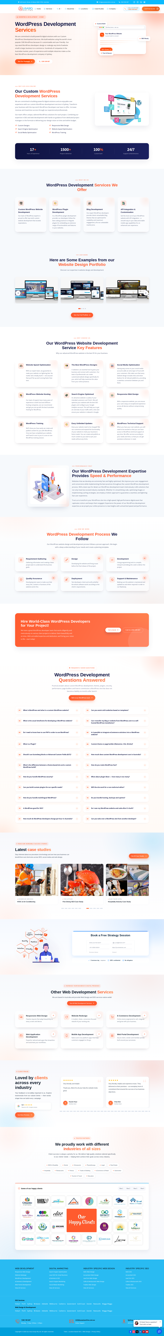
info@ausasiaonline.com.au (107, 2)
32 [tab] (142, 1111)
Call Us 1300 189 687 (133, 630)
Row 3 (135, 1188)
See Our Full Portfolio (81, 315)
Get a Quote (112, 630)
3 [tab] (83, 308)
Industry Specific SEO (137, 1268)
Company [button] (112, 9)
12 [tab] (100, 908)
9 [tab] (90, 908)
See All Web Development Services (81, 1003)
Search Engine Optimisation (58, 1272)
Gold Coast (81, 1304)
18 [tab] (94, 1111)
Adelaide (45, 1304)
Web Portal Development (23, 1285)
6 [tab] (80, 908)
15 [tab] (84, 1111)
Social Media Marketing (56, 1285)
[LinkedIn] (141, 2)
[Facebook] (134, 2)
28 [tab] (128, 1111)
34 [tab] (149, 1111)
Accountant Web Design (91, 1275)
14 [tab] (81, 1111)
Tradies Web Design (89, 1285)
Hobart (17, 1304)
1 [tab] (79, 308)
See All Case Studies (137, 856)
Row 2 (128, 1188)
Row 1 (121, 1188)
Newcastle (97, 1304)
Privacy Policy (96, 1332)
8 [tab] (87, 908)
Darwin (89, 1304)
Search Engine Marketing (57, 1281)
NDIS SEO (129, 1272)
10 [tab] (94, 908)
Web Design (86, 1332)
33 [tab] (145, 1111)
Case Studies (99, 9)
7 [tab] (83, 908)
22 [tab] (108, 1111)
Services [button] (49, 9)
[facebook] (130, 1331)
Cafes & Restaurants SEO (134, 1281)
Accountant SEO (131, 1275)
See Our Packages (24, 61)
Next (145, 293)
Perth (24, 1304)
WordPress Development (23, 1278)
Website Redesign (20, 1275)
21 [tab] (104, 1111)
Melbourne (53, 1304)
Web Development (24, 1268)
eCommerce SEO (54, 1278)
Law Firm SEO (130, 1278)
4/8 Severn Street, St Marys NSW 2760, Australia (34, 2)
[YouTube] (144, 2)
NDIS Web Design (89, 1272)
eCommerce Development (23, 1281)
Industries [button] (70, 9)
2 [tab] (81, 308)
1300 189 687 (125, 2)
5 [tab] (77, 908)
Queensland (71, 1304)
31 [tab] (139, 1111)
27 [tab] (125, 1111)
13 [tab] (77, 1111)
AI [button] (59, 9)
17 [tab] (91, 1111)
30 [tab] (135, 1111)
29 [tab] (132, 1111)
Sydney (29, 1304)
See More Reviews (23, 1115)
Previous (18, 293)
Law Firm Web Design (90, 1278)
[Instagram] (137, 2)
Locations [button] (84, 9)
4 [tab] (85, 308)
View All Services (20, 1288)
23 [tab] (111, 1111)
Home (39, 9)
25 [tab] (118, 1111)
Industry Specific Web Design (99, 1268)
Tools (65, 1332)
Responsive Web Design (22, 1272)
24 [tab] (115, 1111)
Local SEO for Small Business (58, 1275)
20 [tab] (101, 1111)
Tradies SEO (129, 1285)
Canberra (62, 1304)
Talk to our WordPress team (80, 698)
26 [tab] (122, 1111)
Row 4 (142, 1188)
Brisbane (37, 1304)
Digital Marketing (58, 1268)
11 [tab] (97, 908)
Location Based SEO (75, 1332)
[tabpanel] (36, 290)
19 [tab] (98, 1111)
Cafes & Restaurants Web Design (93, 1281)
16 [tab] (87, 1111)
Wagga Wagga (107, 1304)
